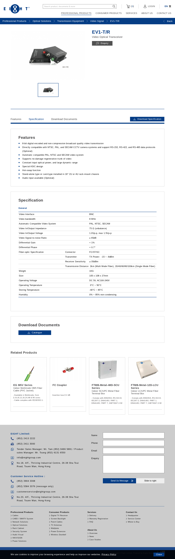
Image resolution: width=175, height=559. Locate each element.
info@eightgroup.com (29, 457)
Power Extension (58, 531)
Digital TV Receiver (59, 515)
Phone (94, 443)
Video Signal (97, 21)
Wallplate (55, 528)
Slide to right (150, 481)
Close (159, 554)
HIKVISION (17, 538)
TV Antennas (56, 525)
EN (166, 6)
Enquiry (95, 458)
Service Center (134, 519)
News (91, 536)
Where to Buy (134, 522)
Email (94, 450)
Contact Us (164, 13)
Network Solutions (20, 522)
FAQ (91, 522)
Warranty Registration (98, 519)
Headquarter (133, 515)
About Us (147, 13)
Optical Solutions (42, 21)
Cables (15, 515)
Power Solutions (20, 541)
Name (94, 435)
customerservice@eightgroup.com (36, 491)
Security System (20, 531)
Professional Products (76, 13)
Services (131, 13)
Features (16, 119)
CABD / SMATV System (23, 519)
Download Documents (64, 119)
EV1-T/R (115, 21)
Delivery (92, 515)
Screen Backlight (58, 519)
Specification (36, 119)
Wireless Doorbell (58, 535)
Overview (93, 533)
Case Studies (95, 540)
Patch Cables (57, 522)
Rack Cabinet (18, 528)
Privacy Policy (109, 554)
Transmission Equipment (70, 21)
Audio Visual (18, 535)
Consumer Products (109, 13)
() (132, 6)
